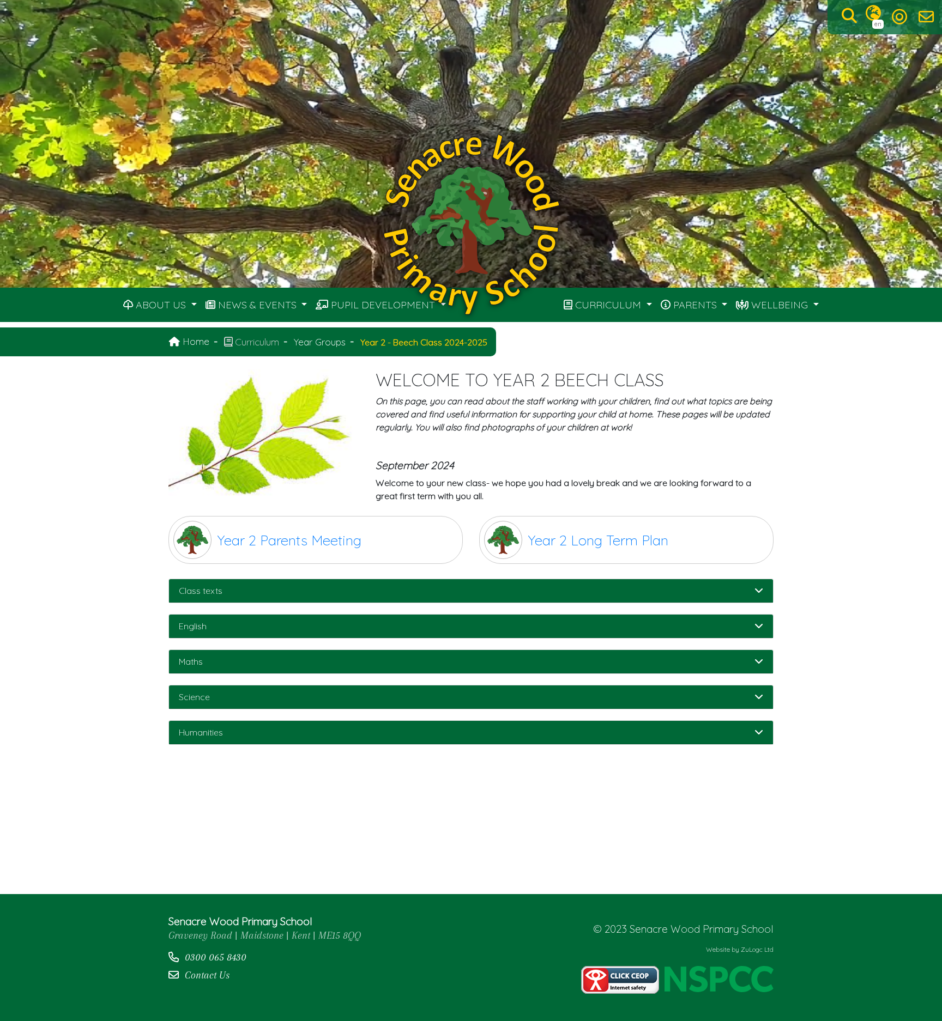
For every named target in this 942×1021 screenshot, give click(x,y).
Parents (695, 305)
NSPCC (719, 980)
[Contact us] (926, 16)
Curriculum (608, 305)
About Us (161, 305)
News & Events (257, 305)
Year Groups (320, 342)
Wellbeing (779, 305)
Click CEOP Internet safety (620, 980)
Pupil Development (383, 305)
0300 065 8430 (215, 957)
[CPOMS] (899, 16)
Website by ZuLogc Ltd (740, 949)
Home (194, 341)
